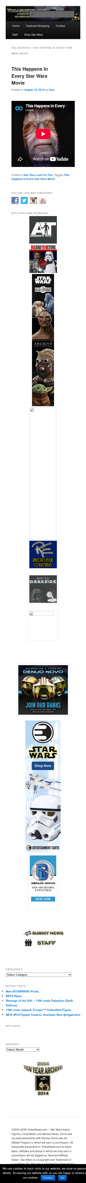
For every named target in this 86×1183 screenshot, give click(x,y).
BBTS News (14, 996)
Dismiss (48, 1177)
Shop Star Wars (33, 34)
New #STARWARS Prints (22, 991)
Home (16, 26)
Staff (15, 34)
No (62, 1177)
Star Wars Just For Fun (37, 175)
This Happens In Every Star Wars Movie (29, 75)
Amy (52, 90)
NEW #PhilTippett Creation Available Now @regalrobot (43, 1015)
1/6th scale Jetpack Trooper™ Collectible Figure (38, 1010)
